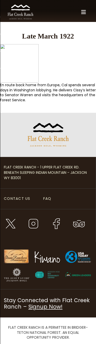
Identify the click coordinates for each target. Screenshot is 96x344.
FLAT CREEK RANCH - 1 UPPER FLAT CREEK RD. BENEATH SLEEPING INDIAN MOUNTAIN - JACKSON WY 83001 (45, 172)
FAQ (47, 198)
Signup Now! (45, 306)
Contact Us (17, 198)
